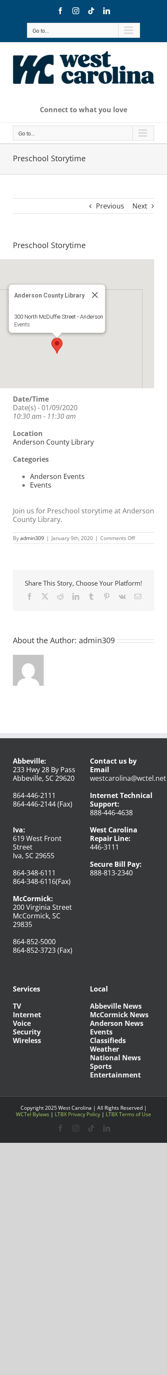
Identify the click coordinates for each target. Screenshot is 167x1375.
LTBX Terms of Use (128, 1114)
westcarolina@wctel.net (128, 778)
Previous (110, 206)
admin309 (32, 538)
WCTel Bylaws (32, 1114)
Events (22, 324)
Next (139, 206)
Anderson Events (57, 476)
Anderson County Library (53, 442)
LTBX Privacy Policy (77, 1114)
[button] (57, 346)
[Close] (95, 295)
